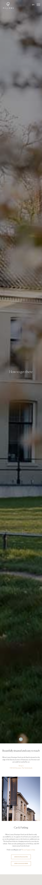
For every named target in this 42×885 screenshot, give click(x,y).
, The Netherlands (26, 768)
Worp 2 (21, 766)
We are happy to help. (28, 850)
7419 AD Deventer (15, 768)
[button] (33, 5)
